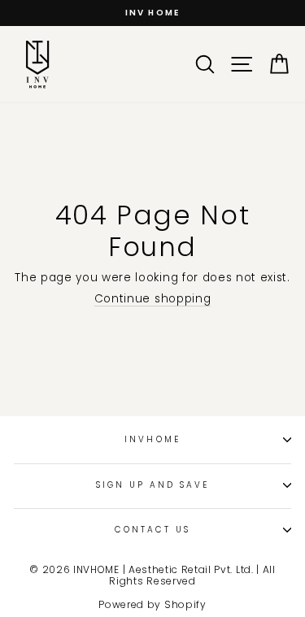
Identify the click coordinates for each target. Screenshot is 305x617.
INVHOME (152, 439)
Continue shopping (152, 299)
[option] (152, 13)
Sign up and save (153, 485)
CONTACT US (153, 530)
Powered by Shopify (152, 604)
